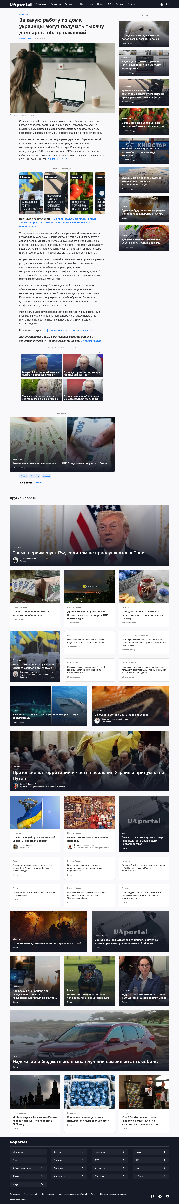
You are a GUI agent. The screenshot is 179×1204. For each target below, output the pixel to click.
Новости (38, 483)
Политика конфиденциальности (113, 1194)
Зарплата (35, 476)
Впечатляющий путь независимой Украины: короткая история (34, 839)
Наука (100, 4)
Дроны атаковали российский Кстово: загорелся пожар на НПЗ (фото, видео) (87, 615)
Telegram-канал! (91, 340)
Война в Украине (115, 4)
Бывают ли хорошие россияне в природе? (87, 839)
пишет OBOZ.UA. (58, 159)
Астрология (70, 4)
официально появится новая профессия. (69, 330)
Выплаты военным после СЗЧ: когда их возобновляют (32, 613)
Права (93, 1194)
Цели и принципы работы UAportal (72, 1194)
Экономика (41, 4)
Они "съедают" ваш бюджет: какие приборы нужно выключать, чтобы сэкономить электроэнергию (143, 895)
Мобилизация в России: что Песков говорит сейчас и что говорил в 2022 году (35, 1121)
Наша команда (47, 1194)
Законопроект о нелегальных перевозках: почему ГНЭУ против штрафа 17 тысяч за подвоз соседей (33, 868)
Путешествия (86, 4)
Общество (56, 4)
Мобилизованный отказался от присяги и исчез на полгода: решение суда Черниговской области (87, 895)
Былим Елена (25, 38)
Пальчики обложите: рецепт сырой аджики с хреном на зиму (34, 893)
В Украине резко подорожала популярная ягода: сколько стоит (88, 1119)
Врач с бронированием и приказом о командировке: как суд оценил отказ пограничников (84, 868)
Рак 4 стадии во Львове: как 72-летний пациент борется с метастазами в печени (87, 641)
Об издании (15, 1194)
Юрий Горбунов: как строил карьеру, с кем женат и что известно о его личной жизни (140, 1121)
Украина (46, 476)
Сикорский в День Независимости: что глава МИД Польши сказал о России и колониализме (143, 868)
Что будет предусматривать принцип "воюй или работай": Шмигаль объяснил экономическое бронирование (58, 222)
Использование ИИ (18, 1200)
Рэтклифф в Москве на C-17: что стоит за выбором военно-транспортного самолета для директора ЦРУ (144, 642)
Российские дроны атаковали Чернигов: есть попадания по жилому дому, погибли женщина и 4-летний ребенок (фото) (144, 670)
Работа (24, 476)
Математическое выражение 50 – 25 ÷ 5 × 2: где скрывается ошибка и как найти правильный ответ (88, 670)
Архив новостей (30, 1194)
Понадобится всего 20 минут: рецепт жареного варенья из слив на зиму (143, 615)
